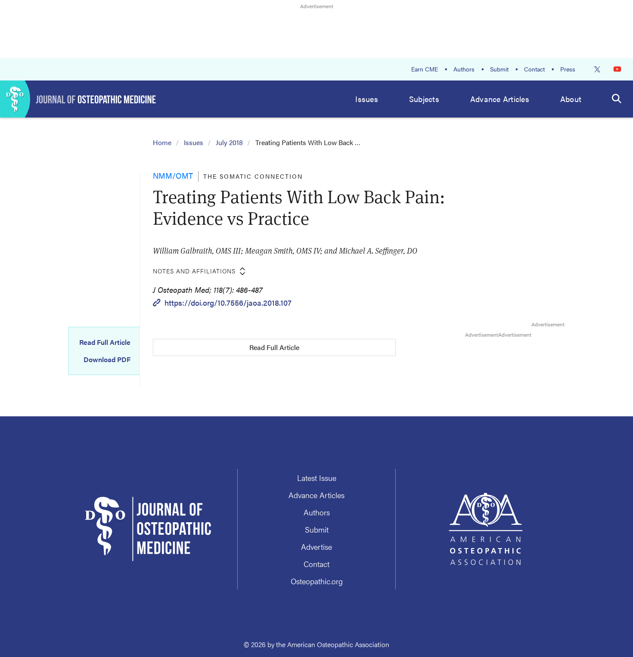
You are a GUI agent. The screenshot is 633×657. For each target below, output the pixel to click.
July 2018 (229, 142)
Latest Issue (316, 477)
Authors (464, 69)
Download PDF (107, 359)
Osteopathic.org (317, 581)
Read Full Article (104, 342)
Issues (366, 98)
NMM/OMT (173, 175)
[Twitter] (597, 69)
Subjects (424, 98)
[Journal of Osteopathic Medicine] (78, 99)
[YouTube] (617, 69)
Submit (499, 69)
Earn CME (424, 69)
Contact (534, 69)
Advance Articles (499, 98)
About (570, 98)
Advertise (316, 546)
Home (162, 142)
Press (567, 69)
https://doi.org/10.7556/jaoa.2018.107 (228, 302)
